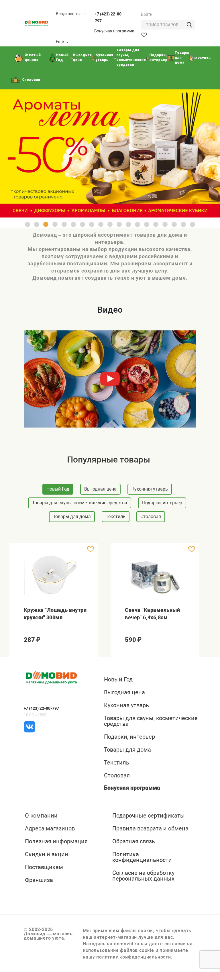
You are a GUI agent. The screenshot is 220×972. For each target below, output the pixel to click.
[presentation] (14, 750)
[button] (27, 224)
